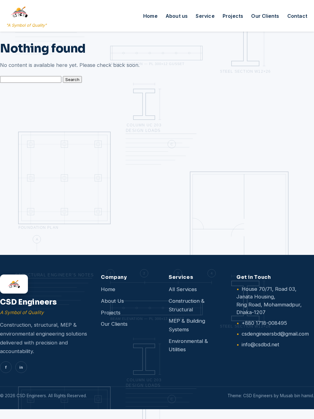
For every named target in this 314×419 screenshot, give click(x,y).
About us (177, 16)
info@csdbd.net (260, 344)
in (21, 367)
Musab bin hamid (296, 395)
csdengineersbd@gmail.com (275, 334)
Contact (297, 16)
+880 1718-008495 (264, 323)
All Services (183, 289)
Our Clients (265, 16)
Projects (233, 16)
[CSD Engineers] (44, 284)
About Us (112, 301)
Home (150, 16)
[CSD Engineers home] (19, 12)
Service (205, 16)
